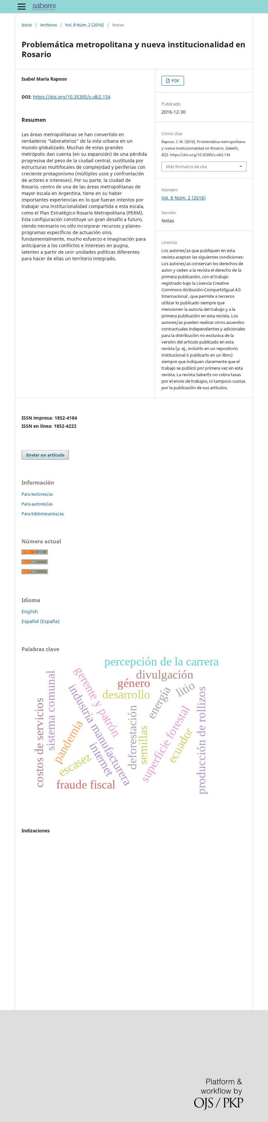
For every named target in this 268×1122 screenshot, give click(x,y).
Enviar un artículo (45, 455)
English (30, 611)
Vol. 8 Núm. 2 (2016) (84, 25)
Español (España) (40, 621)
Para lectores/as (37, 494)
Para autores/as (37, 504)
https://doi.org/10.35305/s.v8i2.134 (71, 97)
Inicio (27, 25)
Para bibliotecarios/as (43, 514)
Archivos (48, 25)
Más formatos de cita (186, 166)
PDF (175, 81)
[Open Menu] (21, 6)
